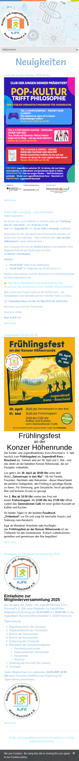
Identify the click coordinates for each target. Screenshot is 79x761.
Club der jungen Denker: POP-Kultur (27, 75)
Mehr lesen (10, 200)
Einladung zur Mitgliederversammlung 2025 (32, 554)
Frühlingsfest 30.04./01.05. (21, 335)
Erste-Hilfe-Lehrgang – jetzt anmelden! (29, 212)
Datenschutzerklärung (41, 741)
